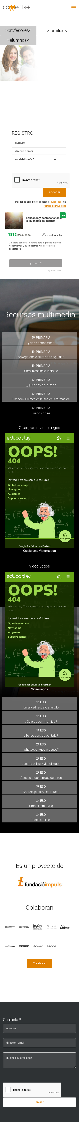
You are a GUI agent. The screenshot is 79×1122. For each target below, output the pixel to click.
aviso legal (56, 202)
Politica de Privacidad (55, 206)
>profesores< (18, 30)
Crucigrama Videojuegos (39, 551)
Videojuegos (39, 689)
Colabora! (39, 963)
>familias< (57, 30)
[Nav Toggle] (73, 7)
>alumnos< (18, 40)
